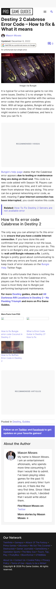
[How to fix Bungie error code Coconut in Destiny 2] (12, 323)
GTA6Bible (41, 555)
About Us (7, 560)
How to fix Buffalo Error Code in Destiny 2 (11, 358)
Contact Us (19, 560)
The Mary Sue (29, 551)
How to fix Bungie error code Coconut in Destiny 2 (11, 334)
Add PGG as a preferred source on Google (20, 45)
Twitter (23, 429)
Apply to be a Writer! (36, 563)
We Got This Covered (40, 545)
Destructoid (9, 548)
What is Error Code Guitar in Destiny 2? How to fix (36, 334)
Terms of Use (17, 563)
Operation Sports (11, 551)
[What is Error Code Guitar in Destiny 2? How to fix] (38, 323)
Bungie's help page (12, 171)
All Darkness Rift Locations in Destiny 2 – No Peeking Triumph (25, 298)
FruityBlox (14, 555)
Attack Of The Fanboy (36, 542)
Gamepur (19, 542)
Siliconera (23, 545)
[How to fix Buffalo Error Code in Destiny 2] (12, 347)
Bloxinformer (27, 555)
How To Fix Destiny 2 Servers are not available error (28, 209)
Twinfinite (8, 542)
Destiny (16, 294)
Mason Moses (13, 35)
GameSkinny (41, 548)
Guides (26, 421)
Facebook (38, 429)
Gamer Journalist (25, 548)
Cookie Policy (33, 560)
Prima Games (9, 545)
